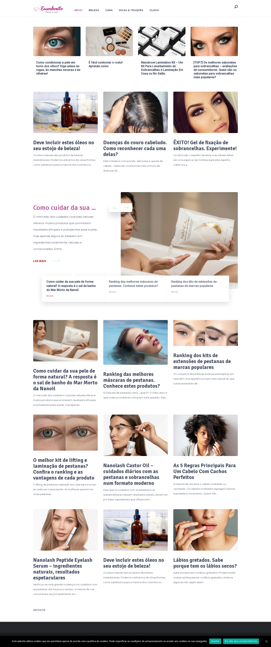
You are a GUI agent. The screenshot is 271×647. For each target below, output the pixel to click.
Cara (109, 10)
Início (78, 10)
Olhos (154, 10)
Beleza (94, 10)
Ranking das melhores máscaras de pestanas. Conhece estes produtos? (131, 380)
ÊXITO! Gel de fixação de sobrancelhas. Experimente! (205, 145)
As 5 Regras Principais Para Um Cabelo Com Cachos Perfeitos (204, 471)
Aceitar (215, 641)
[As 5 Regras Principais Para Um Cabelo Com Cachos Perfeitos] (205, 435)
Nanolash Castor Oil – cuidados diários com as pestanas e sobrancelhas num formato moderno (131, 474)
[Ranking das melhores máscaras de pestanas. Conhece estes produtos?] (135, 342)
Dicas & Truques (131, 10)
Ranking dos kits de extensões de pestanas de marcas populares (202, 361)
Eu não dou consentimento (241, 641)
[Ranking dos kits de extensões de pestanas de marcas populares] (205, 333)
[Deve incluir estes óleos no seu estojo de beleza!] (65, 112)
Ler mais (39, 261)
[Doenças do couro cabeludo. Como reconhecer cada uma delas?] (135, 112)
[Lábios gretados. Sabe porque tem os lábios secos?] (205, 530)
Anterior (39, 610)
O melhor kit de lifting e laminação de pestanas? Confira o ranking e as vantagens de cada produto (63, 469)
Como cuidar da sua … (64, 207)
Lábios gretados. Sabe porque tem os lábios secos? (205, 563)
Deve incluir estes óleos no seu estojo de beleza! (63, 145)
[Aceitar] (266, 641)
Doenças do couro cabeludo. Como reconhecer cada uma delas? (135, 148)
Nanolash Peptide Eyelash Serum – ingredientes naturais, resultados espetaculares (62, 569)
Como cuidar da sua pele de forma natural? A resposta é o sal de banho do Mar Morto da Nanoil (65, 380)
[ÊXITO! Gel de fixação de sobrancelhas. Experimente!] (205, 112)
